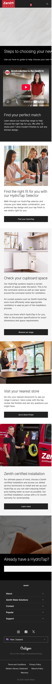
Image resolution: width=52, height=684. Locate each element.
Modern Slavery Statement (17, 669)
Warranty (24, 673)
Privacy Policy (35, 664)
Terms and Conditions (17, 664)
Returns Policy (37, 669)
